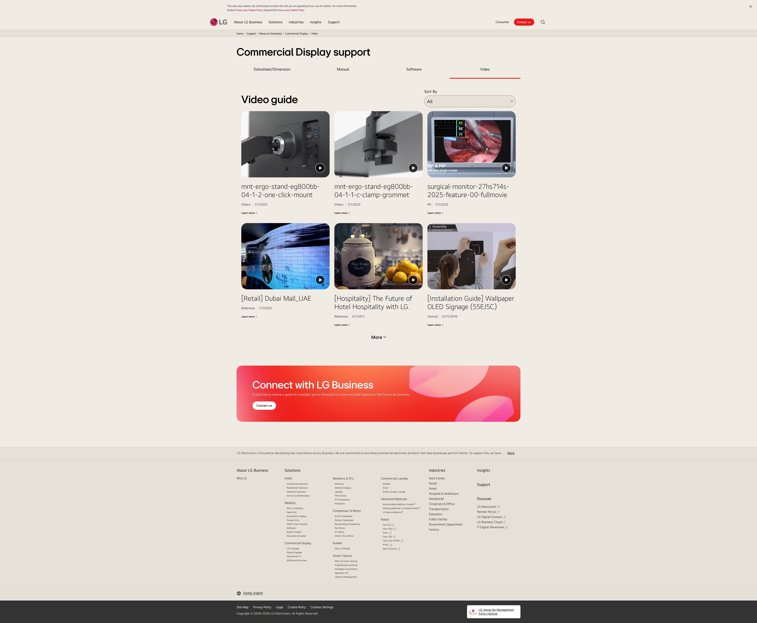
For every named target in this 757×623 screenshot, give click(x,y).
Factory (434, 529)
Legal (279, 607)
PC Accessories (342, 499)
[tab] (272, 69)
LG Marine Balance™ (393, 512)
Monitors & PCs (343, 478)
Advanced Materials (394, 499)
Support (251, 33)
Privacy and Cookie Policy (249, 10)
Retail (433, 483)
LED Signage (293, 548)
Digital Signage (294, 552)
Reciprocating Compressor (347, 524)
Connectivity (293, 520)
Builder (337, 543)
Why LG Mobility (295, 508)
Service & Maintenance (298, 495)
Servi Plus (388, 528)
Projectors (340, 503)
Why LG (242, 478)
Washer (386, 483)
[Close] (750, 6)
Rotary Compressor (344, 520)
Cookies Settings (321, 607)
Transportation (439, 509)
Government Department (445, 524)
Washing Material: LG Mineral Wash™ (401, 508)
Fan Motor (340, 528)
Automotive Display (296, 516)
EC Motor (339, 532)
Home (240, 33)
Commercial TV (294, 556)
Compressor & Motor (347, 511)
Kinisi (386, 544)
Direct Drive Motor (344, 536)
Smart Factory (342, 556)
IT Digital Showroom (490, 527)
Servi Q (386, 524)
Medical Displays (343, 487)
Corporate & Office (442, 504)
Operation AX (341, 573)
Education (435, 514)
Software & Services (297, 560)
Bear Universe (390, 548)
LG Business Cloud (489, 522)
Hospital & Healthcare (443, 493)
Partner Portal (486, 512)
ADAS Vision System (297, 524)
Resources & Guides (296, 536)
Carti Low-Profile (391, 540)
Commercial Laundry (394, 478)
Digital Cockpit (294, 532)
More (511, 453)
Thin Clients (340, 495)
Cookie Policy (297, 607)
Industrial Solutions (296, 491)
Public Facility (438, 519)
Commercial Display (298, 543)
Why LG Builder (342, 548)
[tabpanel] (378, 217)
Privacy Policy (262, 607)
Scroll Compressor (343, 516)
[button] (543, 22)
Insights (483, 470)
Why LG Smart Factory (346, 561)
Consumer (502, 22)
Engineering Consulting (346, 565)
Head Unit (292, 512)
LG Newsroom (486, 506)
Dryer (385, 487)
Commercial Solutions (297, 483)
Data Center (437, 478)
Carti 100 (387, 536)
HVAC (288, 478)
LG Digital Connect (489, 517)
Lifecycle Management (346, 577)
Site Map (242, 607)
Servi (385, 532)
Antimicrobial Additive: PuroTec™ (399, 504)
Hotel (432, 488)
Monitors (339, 483)
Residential (436, 499)
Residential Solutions (297, 487)
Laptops (339, 491)
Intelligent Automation (346, 569)
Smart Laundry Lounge (394, 491)
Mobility (290, 503)
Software (291, 528)
